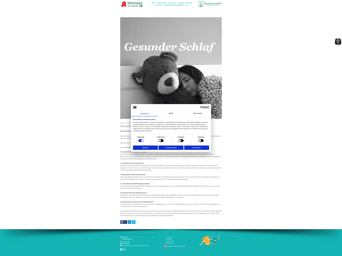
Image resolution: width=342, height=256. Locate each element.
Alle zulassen (196, 147)
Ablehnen (145, 147)
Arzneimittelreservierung (174, 5)
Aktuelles (172, 3)
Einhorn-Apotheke (185, 3)
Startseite (170, 237)
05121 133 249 (126, 242)
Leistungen (161, 3)
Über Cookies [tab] (197, 113)
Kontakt (159, 5)
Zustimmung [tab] (144, 113)
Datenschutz (170, 243)
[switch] (161, 140)
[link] (161, 3)
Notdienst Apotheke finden (175, 246)
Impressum (170, 241)
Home (153, 3)
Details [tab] (171, 113)
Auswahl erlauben (171, 147)
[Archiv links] (176, 3)
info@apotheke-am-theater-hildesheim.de (135, 246)
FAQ (186, 5)
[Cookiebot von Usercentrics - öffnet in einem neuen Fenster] (201, 107)
